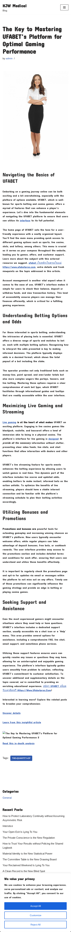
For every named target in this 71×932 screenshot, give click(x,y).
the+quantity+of (21, 758)
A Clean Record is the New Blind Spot (24, 871)
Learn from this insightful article (22, 722)
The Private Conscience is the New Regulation (29, 837)
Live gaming (9, 422)
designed (53, 438)
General (7, 797)
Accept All (35, 906)
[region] (35, 902)
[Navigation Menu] (64, 7)
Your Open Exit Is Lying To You (20, 831)
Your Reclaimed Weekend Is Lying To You (26, 865)
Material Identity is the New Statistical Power (27, 853)
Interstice (8, 826)
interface (25, 220)
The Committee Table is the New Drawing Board (30, 859)
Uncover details (12, 712)
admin (9, 58)
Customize (35, 915)
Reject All (35, 924)
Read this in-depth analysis (18, 743)
